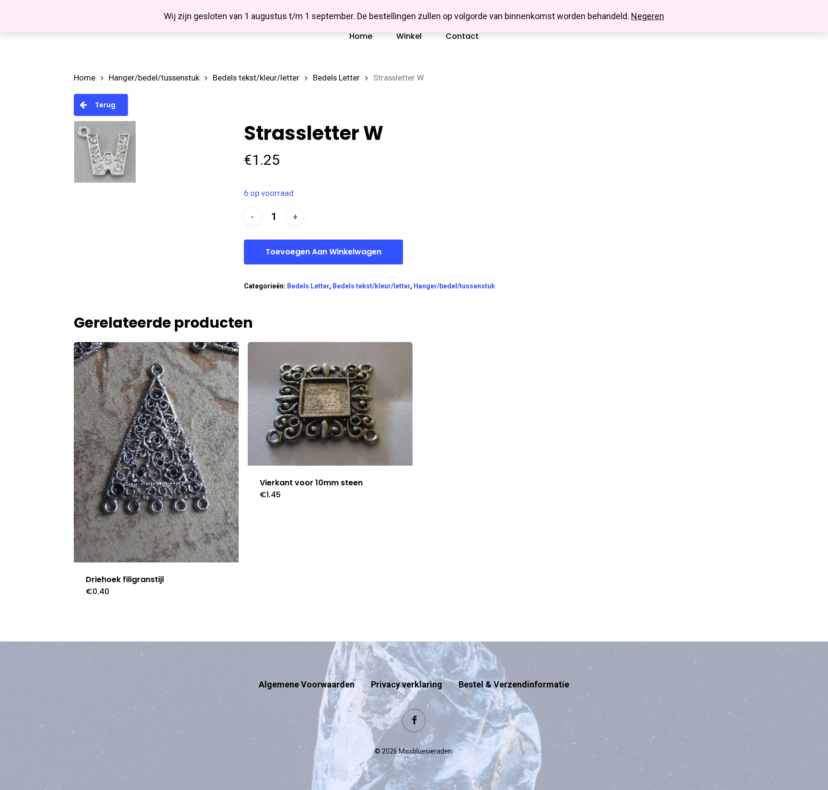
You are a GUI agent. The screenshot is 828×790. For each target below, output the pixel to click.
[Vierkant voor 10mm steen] (330, 404)
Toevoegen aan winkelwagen (323, 251)
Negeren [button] (647, 16)
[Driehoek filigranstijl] (156, 452)
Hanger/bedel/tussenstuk (154, 77)
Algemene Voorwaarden (307, 684)
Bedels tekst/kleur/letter (256, 77)
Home (84, 77)
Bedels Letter (336, 77)
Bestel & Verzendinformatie (514, 684)
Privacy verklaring (406, 684)
